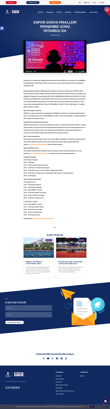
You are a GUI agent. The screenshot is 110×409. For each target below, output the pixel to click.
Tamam (92, 406)
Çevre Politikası (60, 394)
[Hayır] (107, 407)
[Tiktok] (19, 387)
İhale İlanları (59, 382)
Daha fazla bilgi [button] (85, 406)
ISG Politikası (59, 388)
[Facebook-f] (6, 387)
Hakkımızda (59, 375)
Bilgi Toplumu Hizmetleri (62, 385)
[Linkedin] (16, 387)
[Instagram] (11, 387)
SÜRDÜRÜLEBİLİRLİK (80, 12)
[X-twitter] (9, 387)
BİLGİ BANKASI (93, 12)
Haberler (82, 375)
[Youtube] (14, 387)
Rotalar (59, 12)
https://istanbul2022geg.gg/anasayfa (43, 218)
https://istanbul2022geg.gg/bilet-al (37, 144)
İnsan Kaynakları (60, 379)
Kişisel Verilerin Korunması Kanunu (65, 391)
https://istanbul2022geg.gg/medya (39, 153)
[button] (2, 28)
